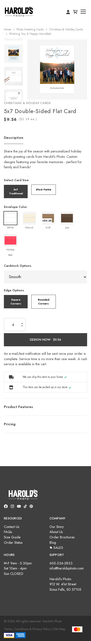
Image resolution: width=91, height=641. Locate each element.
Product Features (18, 406)
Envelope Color (15, 207)
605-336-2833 (61, 563)
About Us (56, 531)
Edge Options (14, 290)
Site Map (59, 629)
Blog (53, 542)
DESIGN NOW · (41, 339)
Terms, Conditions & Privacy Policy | (28, 629)
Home (7, 29)
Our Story (57, 526)
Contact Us (11, 526)
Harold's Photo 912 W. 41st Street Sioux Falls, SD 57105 (65, 584)
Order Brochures (62, 537)
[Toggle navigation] (83, 12)
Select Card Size (16, 180)
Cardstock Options (17, 265)
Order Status (13, 542)
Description (13, 137)
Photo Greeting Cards (30, 29)
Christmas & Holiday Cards (66, 29)
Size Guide (12, 537)
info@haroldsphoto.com (67, 568)
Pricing (10, 424)
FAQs (8, 531)
